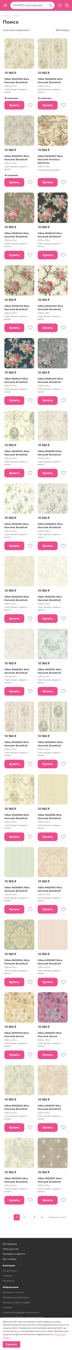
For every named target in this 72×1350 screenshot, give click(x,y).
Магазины (8, 1280)
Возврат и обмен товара (16, 1302)
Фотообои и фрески (14, 1253)
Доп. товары (9, 1259)
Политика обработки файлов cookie (23, 1317)
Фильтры (62, 30)
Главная (7, 16)
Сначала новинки (16, 30)
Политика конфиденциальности (21, 1312)
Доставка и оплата (13, 1292)
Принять (11, 1344)
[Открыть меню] (5, 5)
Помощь (7, 1307)
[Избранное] (59, 5)
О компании (10, 1270)
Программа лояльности (16, 1297)
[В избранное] (30, 105)
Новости (7, 1275)
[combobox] (28, 5)
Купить (14, 105)
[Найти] (51, 5)
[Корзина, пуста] (66, 5)
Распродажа (10, 1244)
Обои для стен (11, 1249)
